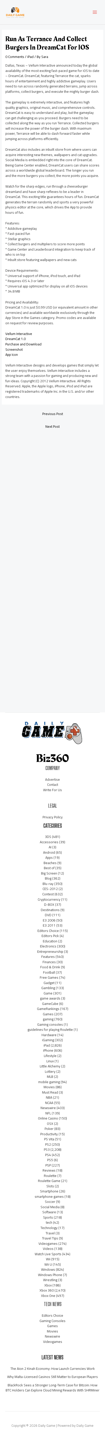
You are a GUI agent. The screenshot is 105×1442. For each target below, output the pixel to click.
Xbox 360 (47, 1290)
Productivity (49, 1134)
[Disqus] (52, 500)
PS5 (50, 1160)
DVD (48, 915)
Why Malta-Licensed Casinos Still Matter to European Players (52, 1376)
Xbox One (48, 1295)
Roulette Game (49, 1180)
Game (48, 993)
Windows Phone (50, 1274)
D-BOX (49, 904)
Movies (49, 1087)
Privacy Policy (53, 817)
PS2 (48, 1144)
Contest (48, 894)
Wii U (48, 1264)
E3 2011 (49, 925)
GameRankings (48, 1008)
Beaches (50, 863)
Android (49, 852)
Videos (48, 1248)
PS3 (47, 1149)
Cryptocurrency (49, 899)
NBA (49, 1097)
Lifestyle (50, 1055)
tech (49, 1222)
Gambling (48, 988)
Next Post (52, 426)
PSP (48, 1165)
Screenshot (14, 349)
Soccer (50, 1201)
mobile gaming (49, 1082)
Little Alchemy (50, 1066)
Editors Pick (50, 935)
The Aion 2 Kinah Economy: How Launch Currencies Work (52, 1368)
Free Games (49, 977)
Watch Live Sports (48, 1254)
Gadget (49, 982)
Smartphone (49, 1191)
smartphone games (49, 1196)
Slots (50, 1186)
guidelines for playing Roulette (50, 1029)
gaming (48, 1019)
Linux (50, 1061)
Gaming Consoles (52, 1320)
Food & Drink (50, 967)
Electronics (48, 946)
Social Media (50, 1207)
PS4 (48, 1155)
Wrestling (50, 1280)
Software (49, 1212)
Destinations (50, 910)
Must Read (50, 1092)
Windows (48, 1269)
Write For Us (52, 790)
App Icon (11, 354)
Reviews (49, 1170)
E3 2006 (49, 920)
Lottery (50, 1071)
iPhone (48, 1050)
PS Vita (49, 1139)
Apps (49, 857)
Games (48, 1014)
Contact (52, 784)
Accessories (49, 842)
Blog (48, 878)
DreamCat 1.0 (15, 338)
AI (50, 847)
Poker (49, 1128)
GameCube (50, 1003)
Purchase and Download (23, 344)
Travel (50, 1233)
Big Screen (49, 873)
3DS (48, 836)
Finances (49, 962)
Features (48, 956)
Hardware (49, 1035)
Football (49, 972)
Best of (49, 868)
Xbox (48, 1285)
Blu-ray (48, 883)
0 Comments (14, 56)
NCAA (49, 1102)
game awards (50, 998)
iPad (30, 56)
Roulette (50, 1175)
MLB (50, 1076)
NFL (48, 1113)
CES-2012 (50, 888)
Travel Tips (50, 1238)
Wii (48, 1259)
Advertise (52, 779)
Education (50, 941)
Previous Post (52, 413)
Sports (48, 1217)
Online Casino (48, 1118)
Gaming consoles (50, 1024)
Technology (49, 1227)
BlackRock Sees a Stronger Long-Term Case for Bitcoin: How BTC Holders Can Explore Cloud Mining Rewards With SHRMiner (52, 1388)
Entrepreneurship (50, 951)
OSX (50, 1123)
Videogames (48, 1243)
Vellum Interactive (18, 333)
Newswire (48, 1107)
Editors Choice (48, 930)
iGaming (48, 1040)
